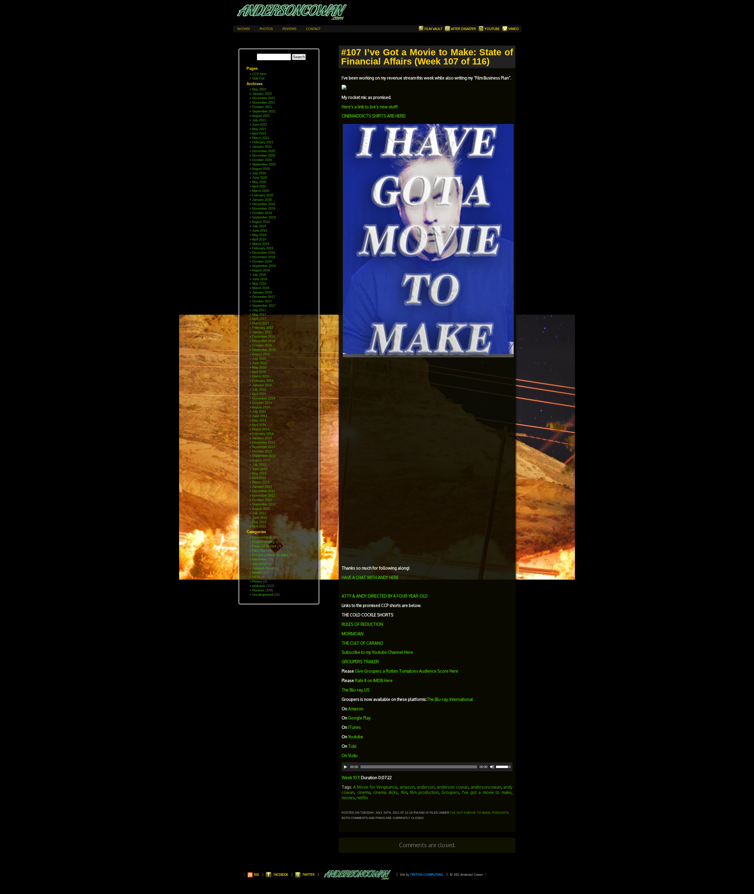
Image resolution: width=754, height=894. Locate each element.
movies (348, 797)
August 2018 (261, 270)
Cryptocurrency (263, 541)
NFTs (256, 577)
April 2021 (259, 133)
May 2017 (259, 314)
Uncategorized (262, 594)
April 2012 (259, 526)
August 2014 (261, 407)
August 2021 (261, 115)
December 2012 (263, 491)
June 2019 (259, 230)
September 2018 (264, 266)
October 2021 (262, 107)
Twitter (308, 874)
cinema (364, 792)
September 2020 (264, 164)
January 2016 (262, 385)
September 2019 (264, 217)
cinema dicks (385, 792)
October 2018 (262, 261)
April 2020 (259, 186)
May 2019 (259, 235)
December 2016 (263, 336)
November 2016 (263, 341)
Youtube (492, 29)
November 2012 (263, 495)
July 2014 (259, 411)
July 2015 (259, 389)
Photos (266, 29)
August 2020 (261, 168)
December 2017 (263, 296)
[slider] (504, 766)
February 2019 (262, 248)
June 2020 (259, 177)
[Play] (345, 766)
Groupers (450, 792)
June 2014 (259, 416)
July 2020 (259, 173)
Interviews (259, 559)
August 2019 (261, 221)
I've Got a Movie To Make (270, 555)
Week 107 (350, 777)
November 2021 (263, 102)
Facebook (281, 874)
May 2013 (259, 473)
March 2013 (260, 482)
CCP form (259, 74)
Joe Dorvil (259, 563)
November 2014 (263, 398)
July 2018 (259, 274)
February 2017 (262, 327)
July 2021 (259, 120)
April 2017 (259, 319)
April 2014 (259, 425)
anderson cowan (453, 786)
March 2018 (260, 288)
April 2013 (259, 478)
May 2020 (259, 182)
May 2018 (259, 283)
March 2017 (260, 323)
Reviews (289, 29)
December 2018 (263, 252)
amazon (407, 786)
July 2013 (259, 464)
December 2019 (263, 204)
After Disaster (463, 29)
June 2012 (259, 517)
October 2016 (262, 345)
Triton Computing (426, 874)
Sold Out (258, 78)
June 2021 (259, 124)
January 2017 (262, 332)
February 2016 (262, 380)
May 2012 (259, 522)
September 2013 (264, 455)
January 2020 (262, 199)
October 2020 (262, 160)
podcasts (258, 586)
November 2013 (263, 447)
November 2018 (263, 257)
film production (424, 792)
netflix (362, 797)
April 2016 (259, 372)
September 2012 (264, 504)
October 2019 (262, 213)
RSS (256, 874)
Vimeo (513, 29)
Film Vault (433, 29)
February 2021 (262, 142)
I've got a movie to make (487, 792)
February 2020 (262, 195)
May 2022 (259, 89)
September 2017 (264, 305)
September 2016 (264, 349)
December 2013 (263, 442)
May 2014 (259, 420)
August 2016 (261, 354)
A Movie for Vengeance (375, 786)
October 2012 (262, 500)
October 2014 (262, 402)
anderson (426, 786)
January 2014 (262, 438)
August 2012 (261, 508)
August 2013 (261, 460)
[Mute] (492, 766)
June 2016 (259, 363)
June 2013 (259, 469)
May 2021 (259, 129)
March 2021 (260, 138)
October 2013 (262, 451)
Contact (313, 29)
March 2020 (260, 191)
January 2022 (262, 93)
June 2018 (259, 279)
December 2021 (263, 98)
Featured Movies (264, 546)
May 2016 (259, 367)
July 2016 (259, 358)
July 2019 (259, 226)
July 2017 (259, 310)
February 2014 (262, 433)
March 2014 (260, 429)
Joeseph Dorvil (263, 568)
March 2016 (260, 376)
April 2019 (259, 239)
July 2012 (259, 513)
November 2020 (263, 155)
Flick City (258, 550)
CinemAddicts (262, 537)
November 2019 (263, 208)
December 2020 (263, 151)
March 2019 (260, 244)
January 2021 (262, 146)
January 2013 (262, 486)
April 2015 (259, 394)
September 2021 (264, 111)
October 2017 (262, 301)
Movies (244, 29)
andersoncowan (486, 786)
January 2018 (262, 292)
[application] (427, 766)
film (404, 792)
